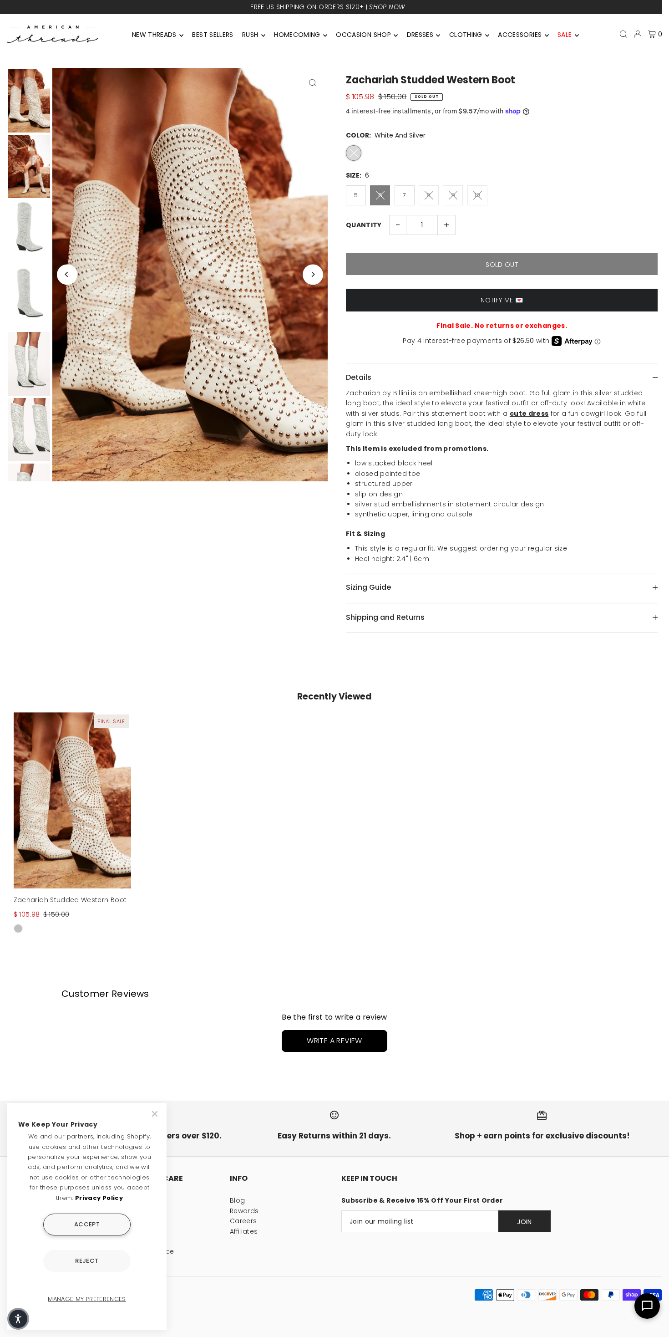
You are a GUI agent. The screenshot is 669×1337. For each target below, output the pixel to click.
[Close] (155, 1113)
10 (477, 195)
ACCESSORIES (520, 34)
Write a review (334, 1041)
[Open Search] (623, 34)
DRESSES (420, 34)
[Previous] (67, 274)
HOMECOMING (297, 34)
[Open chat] (647, 1306)
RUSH (250, 34)
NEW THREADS (154, 34)
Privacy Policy (99, 1198)
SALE (565, 34)
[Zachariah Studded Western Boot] (72, 800)
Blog (237, 1200)
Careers (243, 1220)
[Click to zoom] (313, 82)
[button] (18, 1319)
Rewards (244, 1210)
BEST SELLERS (212, 34)
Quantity (364, 225)
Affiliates (244, 1231)
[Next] (313, 274)
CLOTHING (465, 34)
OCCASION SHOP (363, 34)
